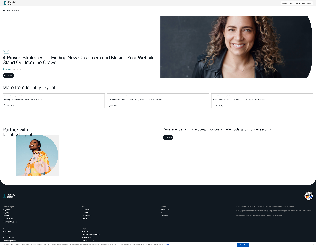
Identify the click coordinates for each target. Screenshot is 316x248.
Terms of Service (275, 215)
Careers (85, 213)
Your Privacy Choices (243, 244)
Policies (85, 232)
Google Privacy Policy (263, 215)
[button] (303, 3)
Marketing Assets (10, 241)
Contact (309, 3)
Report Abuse (8, 238)
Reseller (298, 3)
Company (85, 210)
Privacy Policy (87, 238)
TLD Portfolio (8, 219)
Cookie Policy (168, 244)
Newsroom (86, 216)
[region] (158, 245)
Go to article (8, 75)
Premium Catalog (10, 222)
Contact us (168, 138)
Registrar (284, 3)
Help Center (8, 232)
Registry (291, 3)
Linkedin (164, 216)
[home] (9, 3)
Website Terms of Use (91, 235)
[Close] (313, 245)
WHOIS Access (88, 241)
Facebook (165, 210)
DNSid (84, 219)
